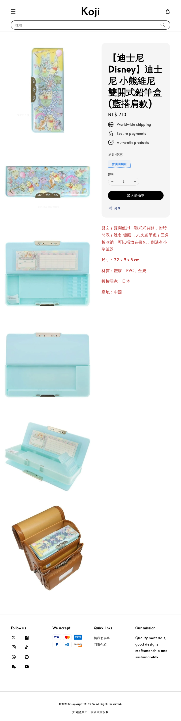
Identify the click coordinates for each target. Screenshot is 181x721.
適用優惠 (115, 154)
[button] (13, 11)
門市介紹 (100, 644)
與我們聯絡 (102, 638)
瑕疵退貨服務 (99, 712)
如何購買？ (80, 712)
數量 (111, 174)
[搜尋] (163, 25)
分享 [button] (117, 208)
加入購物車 (136, 195)
